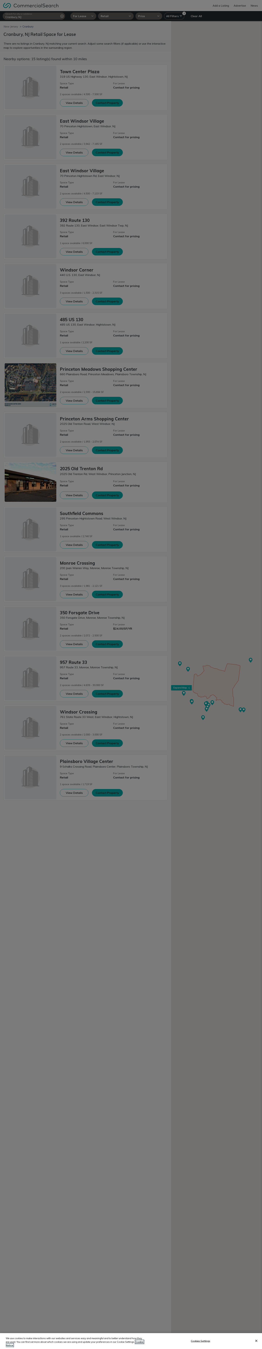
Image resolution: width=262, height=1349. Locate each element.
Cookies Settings (200, 1340)
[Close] (256, 1341)
